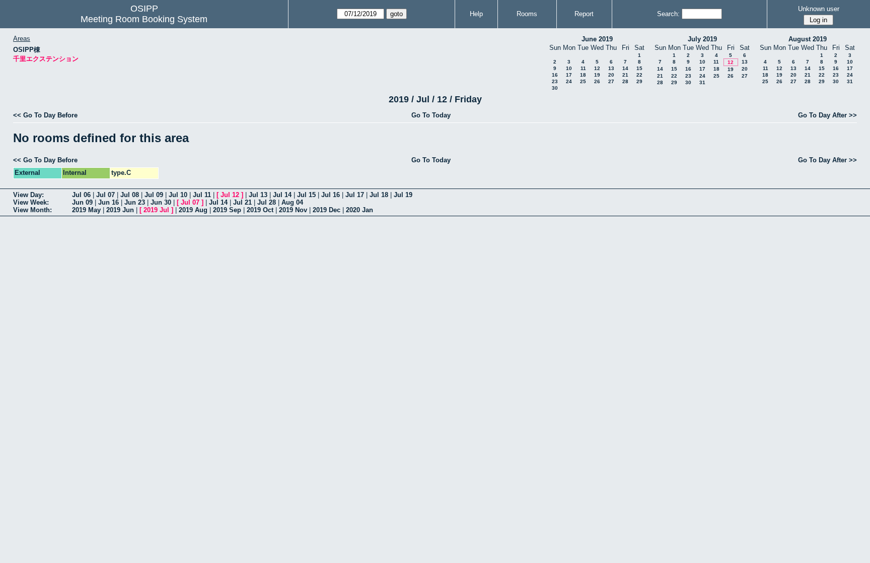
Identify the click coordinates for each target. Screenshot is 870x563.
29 (639, 81)
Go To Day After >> (827, 115)
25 (583, 81)
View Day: (28, 195)
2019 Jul (156, 210)
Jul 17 (354, 195)
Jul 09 (153, 195)
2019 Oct (260, 210)
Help (476, 14)
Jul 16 (330, 195)
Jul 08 (129, 195)
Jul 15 (306, 195)
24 (569, 81)
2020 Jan (359, 210)
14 (625, 68)
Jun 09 (82, 202)
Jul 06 (81, 195)
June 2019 (597, 39)
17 (569, 75)
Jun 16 (108, 202)
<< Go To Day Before (45, 115)
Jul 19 (403, 195)
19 (597, 75)
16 (555, 75)
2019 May (86, 210)
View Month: (32, 210)
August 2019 (807, 39)
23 (555, 81)
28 (625, 81)
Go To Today (431, 115)
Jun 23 (134, 202)
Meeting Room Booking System (144, 19)
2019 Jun (120, 210)
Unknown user (818, 9)
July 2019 (702, 39)
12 (597, 68)
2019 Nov (293, 210)
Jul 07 (105, 195)
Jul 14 (282, 195)
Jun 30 (161, 202)
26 (597, 81)
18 (583, 75)
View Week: (31, 202)
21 (625, 75)
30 (555, 88)
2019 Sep (227, 210)
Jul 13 (258, 195)
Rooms (527, 14)
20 (611, 75)
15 (639, 68)
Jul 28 (266, 202)
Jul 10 (178, 195)
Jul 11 (202, 195)
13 (611, 68)
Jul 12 (230, 195)
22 (639, 75)
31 (702, 82)
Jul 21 (242, 202)
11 (583, 68)
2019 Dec (326, 210)
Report (584, 14)
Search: (668, 14)
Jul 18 (379, 195)
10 (569, 68)
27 (611, 81)
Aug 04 (292, 202)
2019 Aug (193, 210)
